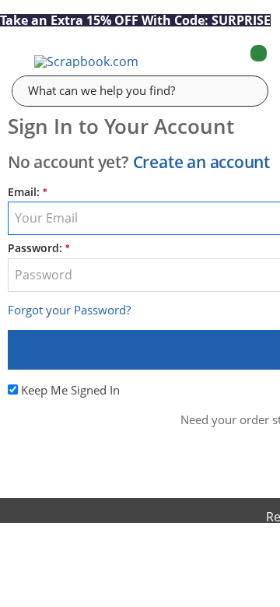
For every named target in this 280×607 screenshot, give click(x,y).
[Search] (245, 90)
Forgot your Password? (69, 310)
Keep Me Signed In (70, 390)
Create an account (201, 162)
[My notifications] (197, 61)
